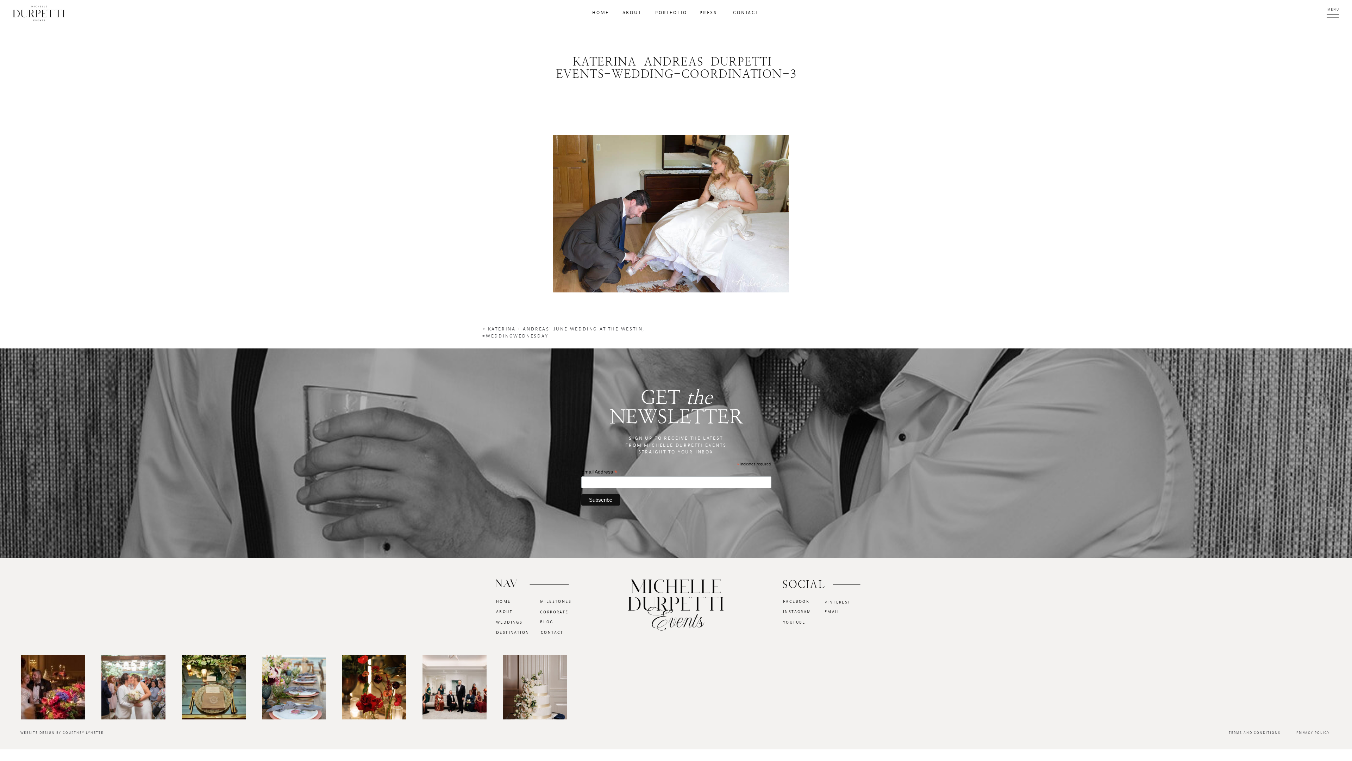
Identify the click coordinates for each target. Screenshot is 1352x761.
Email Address (599, 472)
